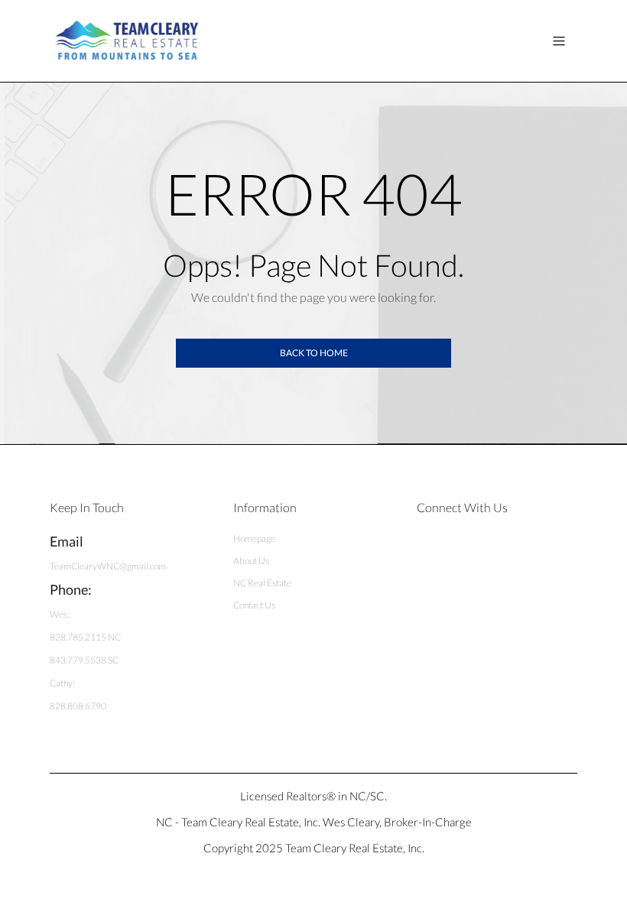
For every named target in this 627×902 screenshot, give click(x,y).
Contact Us (254, 605)
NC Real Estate (262, 583)
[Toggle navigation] (559, 41)
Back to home (314, 353)
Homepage (254, 538)
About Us (251, 560)
